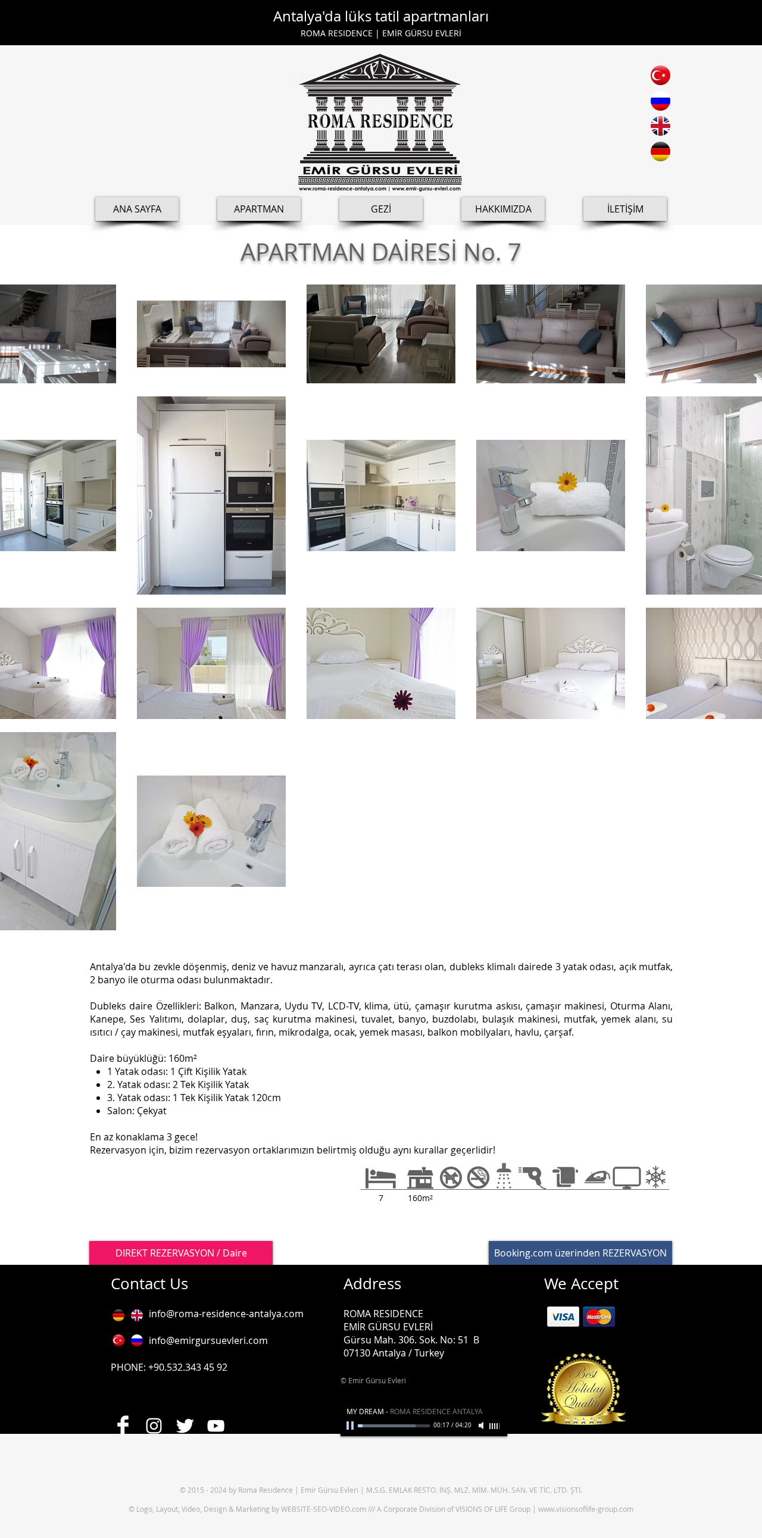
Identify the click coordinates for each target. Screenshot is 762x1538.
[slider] (495, 1426)
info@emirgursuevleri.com (208, 1340)
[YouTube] (215, 1425)
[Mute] (482, 1425)
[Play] (351, 1425)
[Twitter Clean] (184, 1425)
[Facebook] (123, 1425)
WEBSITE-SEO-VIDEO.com (324, 1509)
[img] (563, 1316)
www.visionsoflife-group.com (585, 1509)
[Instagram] (153, 1425)
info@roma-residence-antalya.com (226, 1313)
